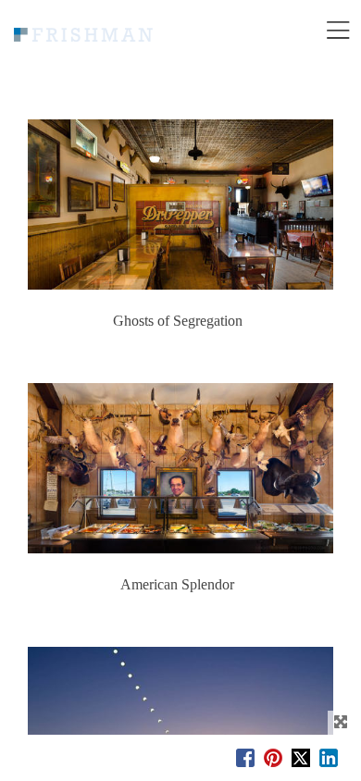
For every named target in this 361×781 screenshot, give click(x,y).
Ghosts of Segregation (178, 321)
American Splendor (177, 584)
